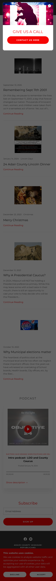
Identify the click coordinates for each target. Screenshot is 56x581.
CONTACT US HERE (27, 40)
